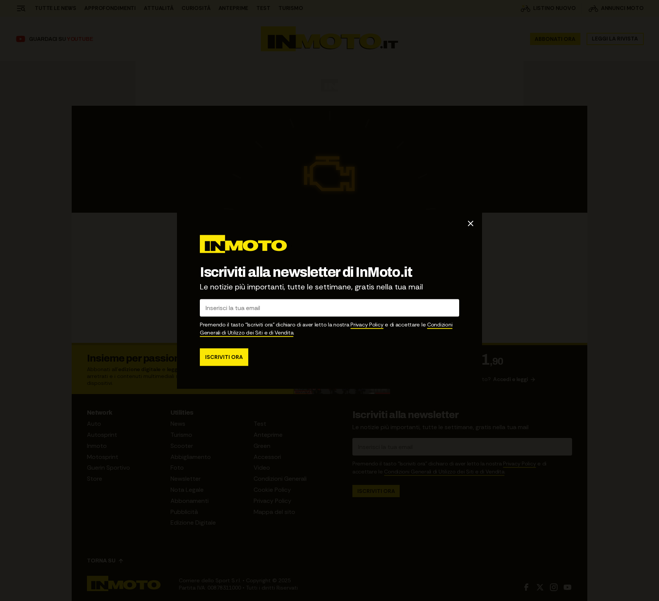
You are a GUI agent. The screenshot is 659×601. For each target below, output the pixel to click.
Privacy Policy (366, 325)
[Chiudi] (470, 223)
